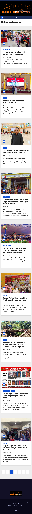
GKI (4, 49)
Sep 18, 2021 (7, 349)
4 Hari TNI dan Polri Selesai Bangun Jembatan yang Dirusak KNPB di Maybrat (14, 344)
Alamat (15, 505)
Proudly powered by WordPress (11, 502)
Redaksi (24, 508)
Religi (9, 245)
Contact (21, 505)
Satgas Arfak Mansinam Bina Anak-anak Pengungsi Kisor (15, 299)
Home (9, 505)
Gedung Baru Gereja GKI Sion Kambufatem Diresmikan (15, 53)
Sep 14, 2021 (7, 400)
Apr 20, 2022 (7, 57)
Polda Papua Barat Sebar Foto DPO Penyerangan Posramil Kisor (15, 396)
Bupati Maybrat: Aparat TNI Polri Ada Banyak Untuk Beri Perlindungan (15, 448)
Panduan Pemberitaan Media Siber (12, 508)
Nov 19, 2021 (7, 206)
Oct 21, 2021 (7, 255)
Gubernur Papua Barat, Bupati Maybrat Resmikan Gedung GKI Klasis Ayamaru (16, 202)
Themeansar (16, 503)
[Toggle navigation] (16, 17)
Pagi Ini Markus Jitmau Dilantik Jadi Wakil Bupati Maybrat (16, 152)
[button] (29, 17)
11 (23, 472)
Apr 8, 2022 (7, 105)
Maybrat (8, 49)
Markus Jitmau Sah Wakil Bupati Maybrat (13, 101)
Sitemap (15, 510)
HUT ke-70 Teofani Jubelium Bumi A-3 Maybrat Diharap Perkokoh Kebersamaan (14, 250)
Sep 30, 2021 (7, 303)
